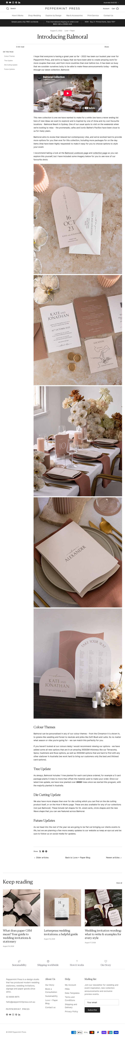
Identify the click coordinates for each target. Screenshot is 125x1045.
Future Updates (9, 69)
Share (106, 47)
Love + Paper (70, 31)
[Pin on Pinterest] (46, 851)
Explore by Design (53, 15)
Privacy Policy (71, 1011)
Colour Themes (9, 56)
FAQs (67, 989)
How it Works (17, 15)
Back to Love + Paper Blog (77, 857)
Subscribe (92, 1010)
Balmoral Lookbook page (76, 153)
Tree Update (8, 60)
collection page (100, 153)
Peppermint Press (19, 1032)
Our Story (49, 985)
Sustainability (51, 996)
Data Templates (72, 993)
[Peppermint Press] (62, 8)
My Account (70, 985)
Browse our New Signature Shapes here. (62, 2)
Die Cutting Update (10, 65)
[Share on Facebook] (43, 851)
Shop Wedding (34, 15)
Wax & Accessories (74, 15)
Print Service (93, 15)
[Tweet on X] (40, 851)
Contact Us (108, 15)
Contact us (50, 1007)
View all (119, 883)
